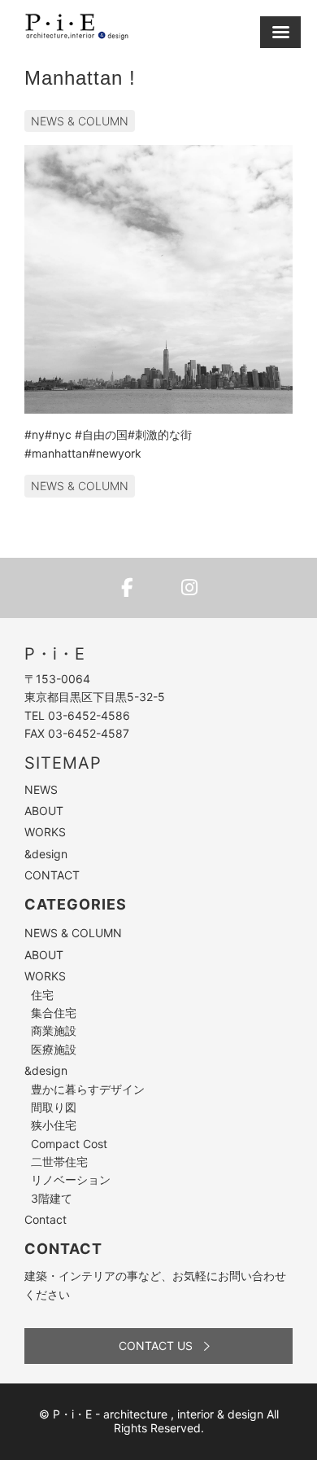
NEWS (41, 789)
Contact (45, 1219)
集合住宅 (53, 1012)
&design (45, 854)
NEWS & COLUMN (79, 121)
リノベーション (71, 1179)
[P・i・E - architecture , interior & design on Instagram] (189, 587)
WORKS (45, 832)
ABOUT (43, 811)
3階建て (51, 1198)
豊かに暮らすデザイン (88, 1089)
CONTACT (52, 875)
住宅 (42, 995)
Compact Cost (69, 1144)
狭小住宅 (53, 1125)
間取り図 (53, 1107)
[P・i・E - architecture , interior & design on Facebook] (127, 587)
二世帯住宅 (59, 1161)
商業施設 (53, 1030)
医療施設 (53, 1049)
